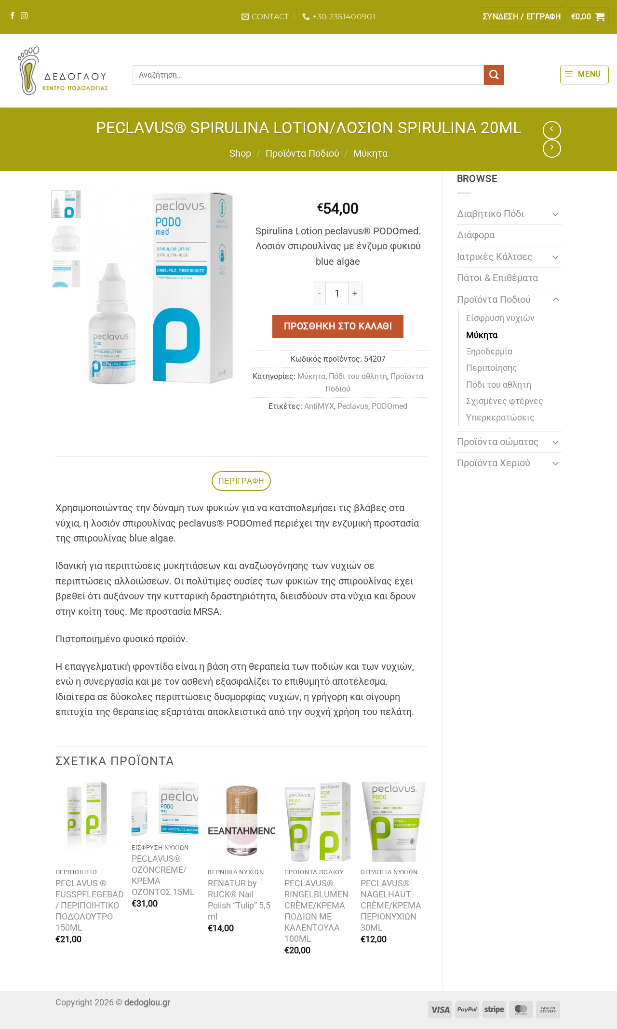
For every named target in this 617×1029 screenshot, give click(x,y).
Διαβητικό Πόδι (490, 213)
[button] (522, 17)
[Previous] (101, 288)
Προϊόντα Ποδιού (302, 153)
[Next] (219, 288)
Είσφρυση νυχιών (500, 318)
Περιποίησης (491, 368)
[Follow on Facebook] (12, 16)
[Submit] (494, 75)
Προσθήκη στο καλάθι (338, 326)
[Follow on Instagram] (24, 16)
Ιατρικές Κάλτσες (495, 256)
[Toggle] (556, 214)
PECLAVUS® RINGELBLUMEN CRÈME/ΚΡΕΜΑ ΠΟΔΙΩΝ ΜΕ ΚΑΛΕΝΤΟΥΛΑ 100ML (316, 911)
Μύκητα (370, 153)
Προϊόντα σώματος (498, 441)
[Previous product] (552, 148)
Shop (240, 153)
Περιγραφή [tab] (241, 481)
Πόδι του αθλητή (498, 385)
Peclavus (352, 406)
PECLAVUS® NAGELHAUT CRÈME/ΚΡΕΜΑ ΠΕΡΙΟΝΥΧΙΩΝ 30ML (391, 906)
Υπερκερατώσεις (500, 417)
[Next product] (552, 130)
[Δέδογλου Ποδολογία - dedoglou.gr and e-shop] (62, 71)
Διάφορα (476, 235)
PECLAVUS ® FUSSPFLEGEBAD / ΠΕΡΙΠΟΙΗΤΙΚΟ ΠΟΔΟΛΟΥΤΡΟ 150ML (89, 906)
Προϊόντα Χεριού (493, 463)
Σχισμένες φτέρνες (504, 401)
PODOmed (389, 406)
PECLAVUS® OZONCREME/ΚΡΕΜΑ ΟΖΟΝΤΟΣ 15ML (163, 875)
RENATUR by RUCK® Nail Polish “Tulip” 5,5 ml (239, 900)
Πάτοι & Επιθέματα (497, 278)
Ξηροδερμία (489, 351)
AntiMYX (319, 406)
